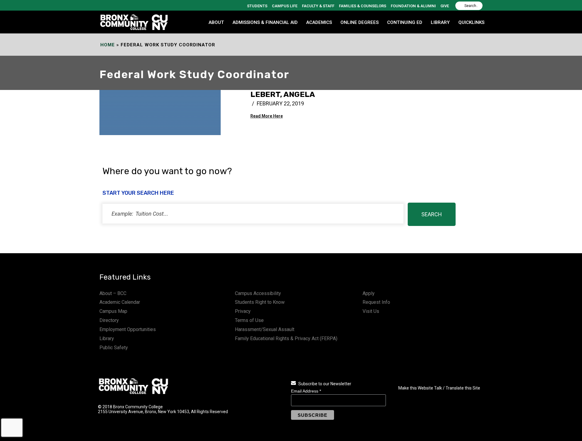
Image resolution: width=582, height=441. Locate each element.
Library (106, 338)
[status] (252, 214)
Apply (369, 293)
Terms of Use (249, 320)
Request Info (376, 302)
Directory (109, 320)
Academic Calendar (119, 302)
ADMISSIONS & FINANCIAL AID (265, 22)
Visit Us (371, 311)
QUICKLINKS (471, 22)
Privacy (243, 311)
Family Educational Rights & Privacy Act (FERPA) (286, 338)
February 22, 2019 (280, 103)
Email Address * (306, 391)
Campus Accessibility (258, 293)
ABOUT (216, 22)
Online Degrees (359, 22)
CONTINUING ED (404, 22)
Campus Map (113, 311)
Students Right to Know (260, 302)
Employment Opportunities (127, 329)
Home (107, 45)
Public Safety (113, 347)
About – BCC (112, 293)
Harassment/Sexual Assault (264, 329)
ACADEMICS (319, 22)
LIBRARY (440, 22)
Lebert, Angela (282, 94)
